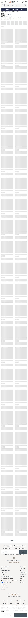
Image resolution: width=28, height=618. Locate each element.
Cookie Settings (18, 610)
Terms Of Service (16, 554)
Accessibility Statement (6, 576)
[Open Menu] (2, 2)
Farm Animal (13, 11)
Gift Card (22, 578)
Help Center (3, 568)
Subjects (5, 11)
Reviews (22, 582)
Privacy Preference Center (7, 578)
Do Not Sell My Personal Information (9, 580)
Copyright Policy (4, 587)
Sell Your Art (23, 574)
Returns (2, 574)
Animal (9, 11)
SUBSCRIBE (23, 552)
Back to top (13, 540)
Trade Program (23, 572)
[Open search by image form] (2, 5)
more (19, 18)
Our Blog (22, 570)
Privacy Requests (7, 582)
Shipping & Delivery (5, 570)
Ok (20, 615)
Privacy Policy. (22, 554)
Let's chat (3, 589)
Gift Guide (22, 576)
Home (2, 11)
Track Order (3, 572)
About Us (22, 568)
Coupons (22, 580)
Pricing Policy (4, 585)
